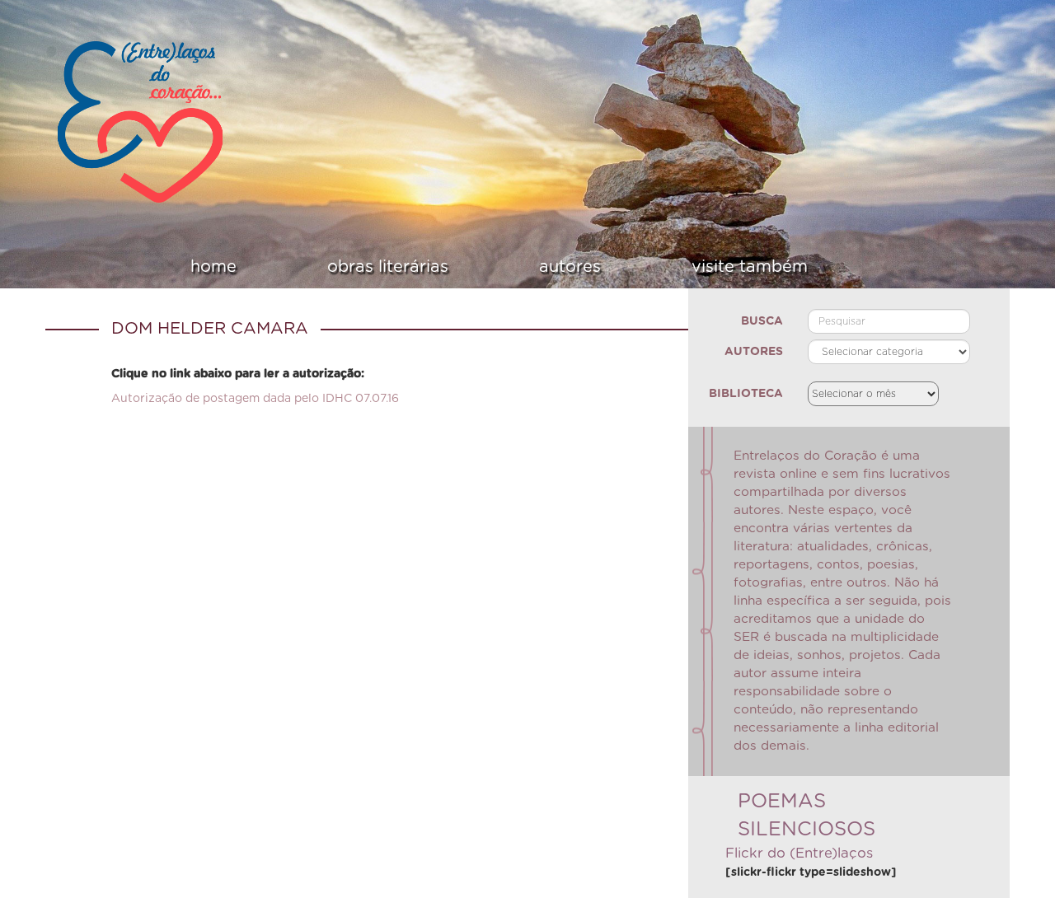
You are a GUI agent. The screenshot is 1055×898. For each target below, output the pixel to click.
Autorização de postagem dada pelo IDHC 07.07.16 (255, 399)
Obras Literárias (410, 267)
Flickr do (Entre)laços (799, 853)
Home (281, 267)
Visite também (680, 267)
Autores (546, 267)
